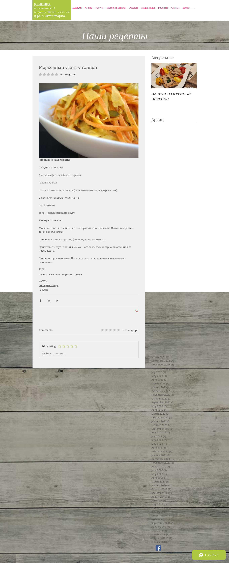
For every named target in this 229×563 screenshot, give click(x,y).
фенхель (54, 274)
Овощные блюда (48, 285)
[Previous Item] (156, 75)
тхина (78, 274)
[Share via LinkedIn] (57, 300)
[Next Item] (191, 75)
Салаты (43, 280)
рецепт (43, 274)
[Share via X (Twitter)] (48, 300)
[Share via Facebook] (40, 300)
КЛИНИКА (42, 4)
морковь (67, 274)
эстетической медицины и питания (52, 10)
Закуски (43, 289)
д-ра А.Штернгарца (49, 16)
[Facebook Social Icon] (158, 548)
